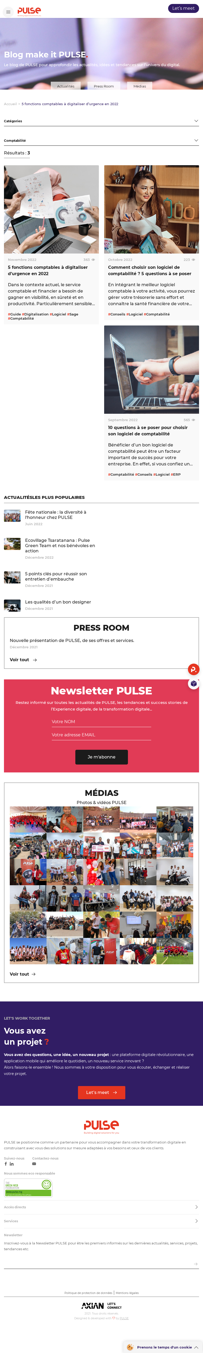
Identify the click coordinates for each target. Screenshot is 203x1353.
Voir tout (20, 660)
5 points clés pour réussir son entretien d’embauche (56, 576)
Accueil (10, 104)
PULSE (124, 1318)
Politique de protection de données (88, 1293)
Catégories (14, 114)
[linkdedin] (11, 1164)
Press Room (104, 86)
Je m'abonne (102, 757)
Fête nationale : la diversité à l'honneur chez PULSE (55, 515)
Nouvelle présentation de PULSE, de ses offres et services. (72, 640)
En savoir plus (24, 310)
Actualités (65, 86)
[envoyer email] (195, 1264)
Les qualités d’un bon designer (58, 602)
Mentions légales (127, 1293)
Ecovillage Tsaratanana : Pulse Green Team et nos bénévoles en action (60, 545)
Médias (139, 86)
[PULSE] (29, 12)
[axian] (101, 1306)
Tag (7, 133)
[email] (34, 1164)
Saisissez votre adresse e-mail (31, 1257)
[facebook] (6, 1164)
